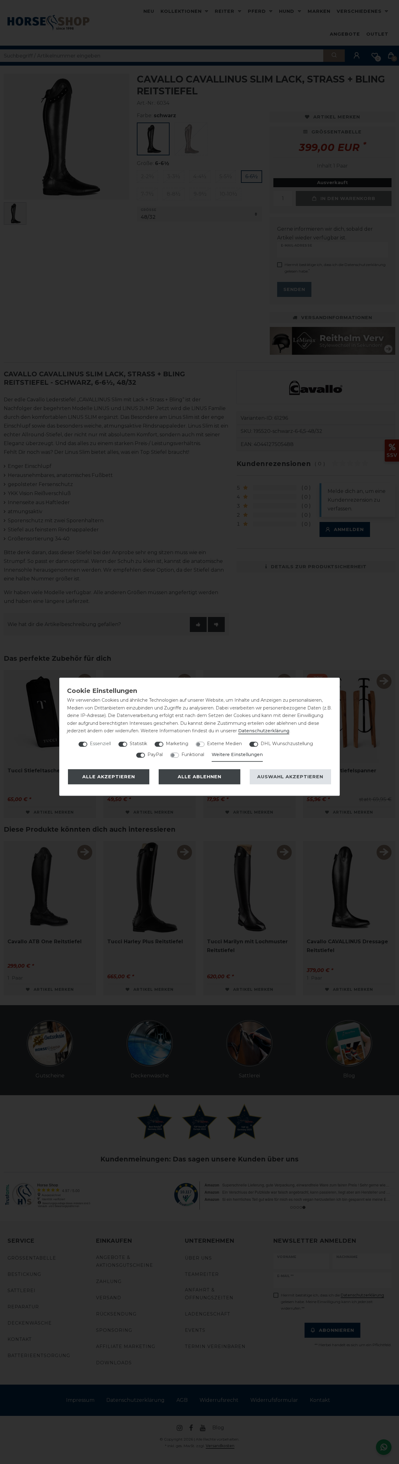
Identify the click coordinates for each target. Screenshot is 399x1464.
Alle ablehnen (199, 777)
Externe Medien (224, 743)
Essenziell (100, 743)
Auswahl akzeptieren (290, 777)
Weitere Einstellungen (237, 754)
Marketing (177, 743)
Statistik (138, 743)
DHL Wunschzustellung (287, 743)
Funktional (192, 754)
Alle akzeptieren (108, 777)
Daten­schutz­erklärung (263, 731)
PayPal (155, 754)
